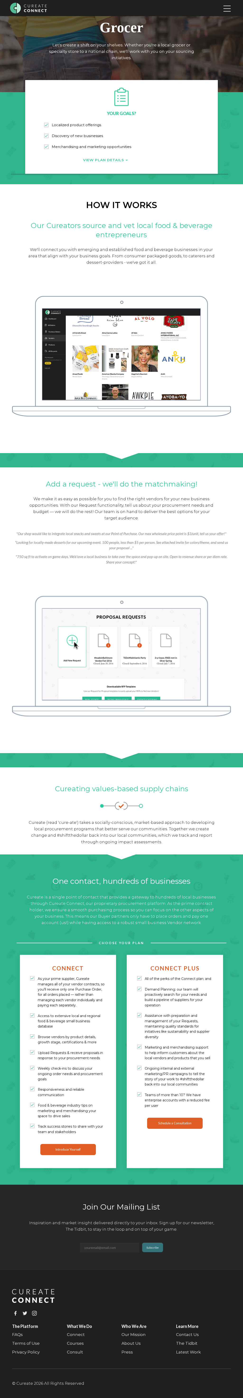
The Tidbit (186, 1343)
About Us (131, 1343)
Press (127, 1352)
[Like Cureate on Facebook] (16, 1314)
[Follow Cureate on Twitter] (26, 1314)
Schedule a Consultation (175, 1123)
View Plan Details (104, 160)
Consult (75, 1352)
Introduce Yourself (68, 1149)
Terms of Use (26, 1343)
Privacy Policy (26, 1352)
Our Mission (134, 1334)
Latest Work (188, 1352)
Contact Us (187, 1334)
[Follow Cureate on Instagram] (35, 1314)
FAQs (17, 1334)
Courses (75, 1343)
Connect (76, 1334)
